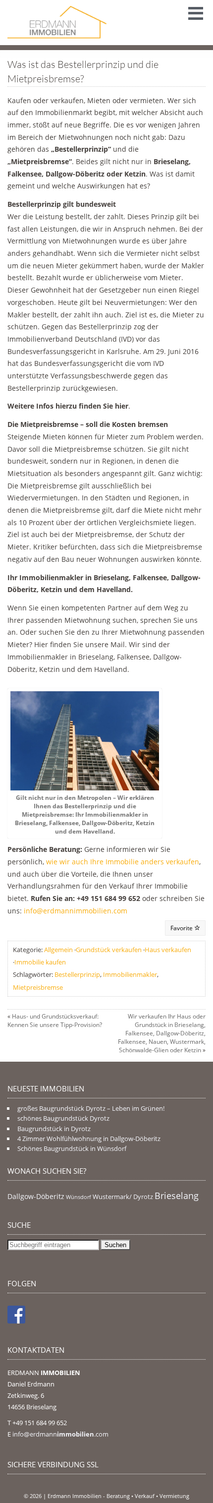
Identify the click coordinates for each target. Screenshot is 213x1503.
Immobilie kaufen (40, 962)
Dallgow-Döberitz (35, 1196)
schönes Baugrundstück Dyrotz (63, 1118)
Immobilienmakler (130, 974)
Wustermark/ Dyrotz (123, 1197)
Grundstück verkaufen (109, 949)
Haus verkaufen (168, 949)
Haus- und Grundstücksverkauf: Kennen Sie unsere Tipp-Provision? (54, 1020)
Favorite (182, 928)
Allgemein (58, 949)
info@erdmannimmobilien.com (75, 910)
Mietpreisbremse (38, 987)
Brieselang (177, 1196)
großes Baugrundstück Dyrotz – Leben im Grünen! (90, 1108)
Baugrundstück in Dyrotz (54, 1128)
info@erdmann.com (60, 1434)
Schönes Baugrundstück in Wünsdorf (71, 1148)
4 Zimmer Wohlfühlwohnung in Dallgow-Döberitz (88, 1138)
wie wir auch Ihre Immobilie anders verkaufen (122, 861)
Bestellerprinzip (77, 974)
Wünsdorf (78, 1197)
